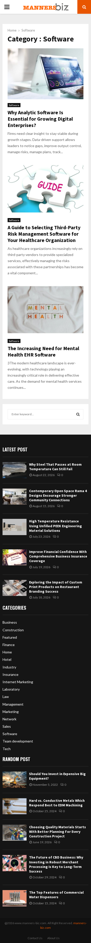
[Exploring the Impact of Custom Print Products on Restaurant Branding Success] (15, 588)
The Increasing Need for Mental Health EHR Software (43, 351)
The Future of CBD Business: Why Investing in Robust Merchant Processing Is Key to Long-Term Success (56, 864)
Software (14, 105)
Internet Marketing (18, 682)
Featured (10, 637)
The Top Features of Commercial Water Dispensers (56, 894)
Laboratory (11, 689)
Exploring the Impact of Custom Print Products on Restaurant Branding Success (55, 587)
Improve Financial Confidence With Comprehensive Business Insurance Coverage (58, 556)
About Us (53, 938)
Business (10, 622)
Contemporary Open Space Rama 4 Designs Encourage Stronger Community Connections (58, 495)
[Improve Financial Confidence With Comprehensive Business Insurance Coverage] (15, 557)
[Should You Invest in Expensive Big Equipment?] (15, 779)
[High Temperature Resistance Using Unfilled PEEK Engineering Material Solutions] (15, 527)
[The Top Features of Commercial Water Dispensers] (15, 898)
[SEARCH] (78, 414)
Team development (18, 741)
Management (13, 704)
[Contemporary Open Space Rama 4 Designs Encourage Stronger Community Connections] (15, 497)
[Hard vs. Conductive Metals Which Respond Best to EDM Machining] (15, 806)
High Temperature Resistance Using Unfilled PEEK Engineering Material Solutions (55, 526)
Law (6, 696)
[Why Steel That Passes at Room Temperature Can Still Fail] (15, 470)
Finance (9, 644)
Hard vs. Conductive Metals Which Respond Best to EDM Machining (57, 802)
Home (7, 652)
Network (9, 719)
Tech (7, 749)
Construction (13, 630)
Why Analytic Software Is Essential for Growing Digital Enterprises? (40, 118)
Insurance (10, 674)
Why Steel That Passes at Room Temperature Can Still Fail (55, 466)
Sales (7, 726)
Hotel (7, 659)
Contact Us (35, 938)
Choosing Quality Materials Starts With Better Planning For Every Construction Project (57, 831)
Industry (9, 667)
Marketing (11, 711)
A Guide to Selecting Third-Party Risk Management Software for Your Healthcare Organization (44, 233)
